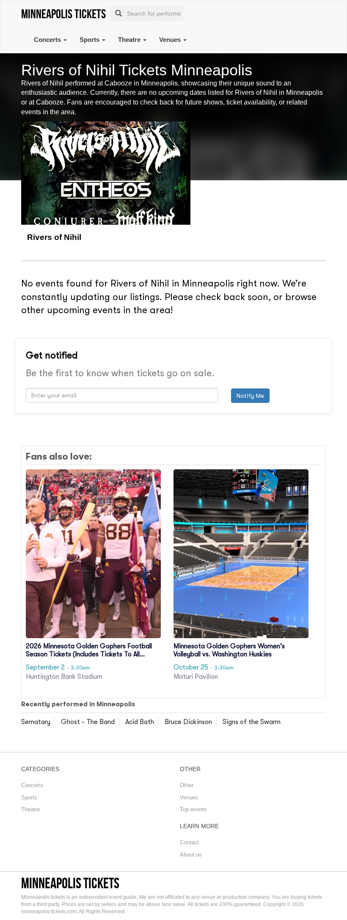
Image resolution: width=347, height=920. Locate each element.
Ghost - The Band (88, 722)
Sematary (35, 722)
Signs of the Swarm (252, 722)
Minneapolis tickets (70, 883)
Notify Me (250, 395)
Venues (170, 39)
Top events (193, 809)
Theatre (130, 39)
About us (191, 854)
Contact (189, 842)
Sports (90, 39)
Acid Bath (139, 722)
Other (186, 785)
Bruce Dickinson (188, 722)
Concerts (48, 39)
